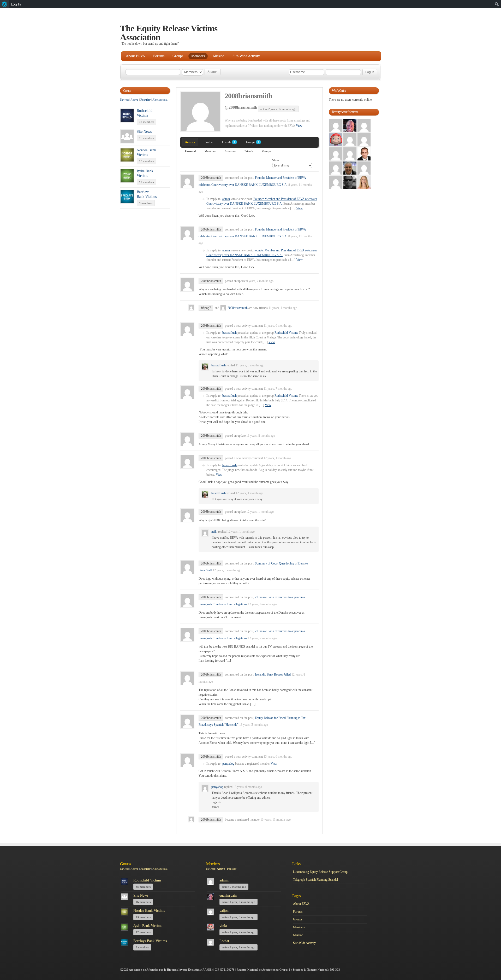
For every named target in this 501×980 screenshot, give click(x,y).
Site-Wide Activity (246, 56)
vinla (223, 926)
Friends (228, 141)
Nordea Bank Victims (149, 911)
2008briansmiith (248, 96)
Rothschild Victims (286, 333)
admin (226, 199)
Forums (158, 56)
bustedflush (229, 333)
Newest (124, 99)
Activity (190, 141)
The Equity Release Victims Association (168, 33)
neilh (214, 531)
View (299, 126)
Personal (190, 151)
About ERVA (135, 56)
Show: (276, 160)
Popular (145, 99)
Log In (16, 4)
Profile (209, 141)
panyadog (228, 763)
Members (198, 56)
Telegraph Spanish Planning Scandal (315, 879)
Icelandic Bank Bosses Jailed (273, 674)
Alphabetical (160, 99)
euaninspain (228, 895)
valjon (224, 911)
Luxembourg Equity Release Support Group (320, 872)
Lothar (224, 941)
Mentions (210, 151)
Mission (218, 56)
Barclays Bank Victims (150, 941)
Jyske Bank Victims (147, 926)
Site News (144, 132)
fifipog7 (206, 308)
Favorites (230, 151)
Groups (177, 56)
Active (134, 99)
